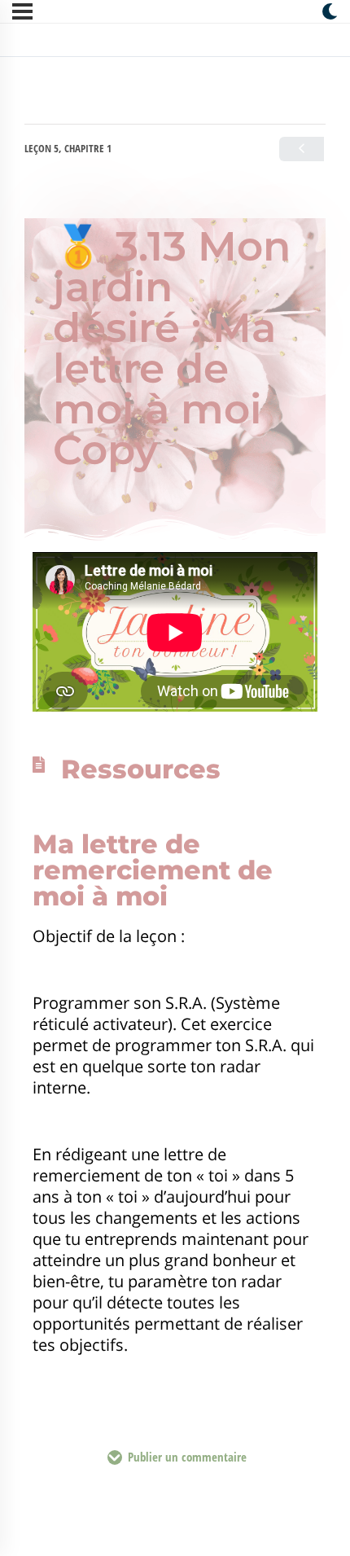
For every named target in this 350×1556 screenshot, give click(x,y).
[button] (175, 769)
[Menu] (22, 11)
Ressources (141, 769)
